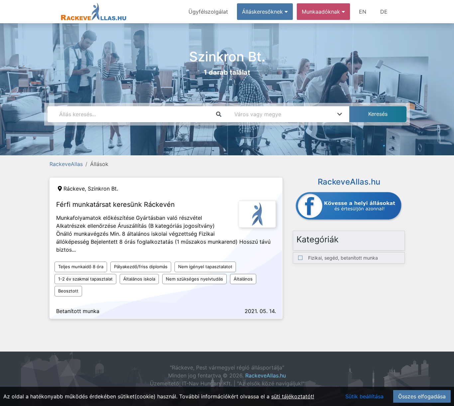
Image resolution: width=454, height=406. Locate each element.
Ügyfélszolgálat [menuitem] (208, 11)
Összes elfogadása (422, 396)
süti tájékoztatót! (292, 396)
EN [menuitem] (362, 11)
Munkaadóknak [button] (322, 11)
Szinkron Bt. (103, 188)
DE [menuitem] (384, 11)
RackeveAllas (66, 164)
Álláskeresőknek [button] (263, 11)
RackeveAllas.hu (265, 375)
